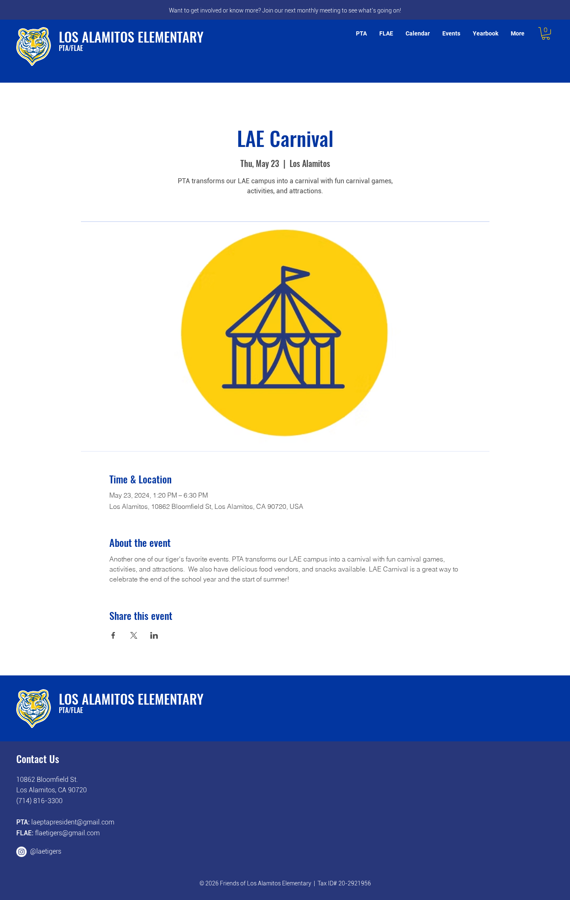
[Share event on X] (134, 635)
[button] (545, 33)
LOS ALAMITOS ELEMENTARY (131, 36)
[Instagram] (21, 852)
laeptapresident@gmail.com (72, 822)
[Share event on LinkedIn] (154, 635)
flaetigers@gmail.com (67, 833)
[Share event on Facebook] (113, 635)
